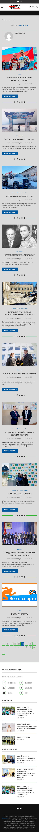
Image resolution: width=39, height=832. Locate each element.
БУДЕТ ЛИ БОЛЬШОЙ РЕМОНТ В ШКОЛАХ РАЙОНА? (19, 433)
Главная (4, 20)
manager (20, 33)
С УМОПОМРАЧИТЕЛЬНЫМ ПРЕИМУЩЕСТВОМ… (19, 78)
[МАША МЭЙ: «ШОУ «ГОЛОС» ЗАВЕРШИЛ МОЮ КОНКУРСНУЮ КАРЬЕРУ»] (8, 727)
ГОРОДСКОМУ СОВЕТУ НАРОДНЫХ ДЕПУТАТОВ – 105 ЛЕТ (19, 553)
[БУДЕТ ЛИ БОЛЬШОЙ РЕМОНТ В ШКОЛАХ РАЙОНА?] (19, 413)
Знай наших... (19, 135)
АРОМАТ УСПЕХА (23, 737)
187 (26, 644)
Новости (14, 192)
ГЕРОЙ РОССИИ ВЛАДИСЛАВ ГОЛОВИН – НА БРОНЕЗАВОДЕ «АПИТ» (26, 758)
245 (34, 647)
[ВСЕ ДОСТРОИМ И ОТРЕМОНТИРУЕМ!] (19, 354)
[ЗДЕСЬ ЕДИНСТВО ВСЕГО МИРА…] (19, 120)
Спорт (19, 74)
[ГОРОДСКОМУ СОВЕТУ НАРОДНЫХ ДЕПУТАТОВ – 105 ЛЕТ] (19, 533)
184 (15, 644)
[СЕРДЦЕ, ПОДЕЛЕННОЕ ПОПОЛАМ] (19, 236)
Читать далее (9, 96)
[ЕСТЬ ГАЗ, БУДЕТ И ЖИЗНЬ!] (19, 474)
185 (19, 644)
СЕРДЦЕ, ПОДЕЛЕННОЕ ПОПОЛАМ (19, 255)
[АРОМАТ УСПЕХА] (8, 740)
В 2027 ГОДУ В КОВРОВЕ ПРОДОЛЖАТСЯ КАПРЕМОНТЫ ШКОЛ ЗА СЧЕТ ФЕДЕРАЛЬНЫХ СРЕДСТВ (26, 773)
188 (30, 644)
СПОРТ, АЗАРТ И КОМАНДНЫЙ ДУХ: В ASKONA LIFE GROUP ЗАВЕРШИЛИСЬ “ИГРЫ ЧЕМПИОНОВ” (25, 711)
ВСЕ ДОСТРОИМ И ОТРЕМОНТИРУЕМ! (19, 373)
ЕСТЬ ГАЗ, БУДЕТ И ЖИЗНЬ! (19, 493)
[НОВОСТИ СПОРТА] (19, 595)
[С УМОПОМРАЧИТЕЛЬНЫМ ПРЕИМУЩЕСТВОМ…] (19, 58)
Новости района (23, 192)
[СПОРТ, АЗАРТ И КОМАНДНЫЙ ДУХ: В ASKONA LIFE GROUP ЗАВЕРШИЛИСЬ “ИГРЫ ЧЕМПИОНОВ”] (8, 710)
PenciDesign (5, 818)
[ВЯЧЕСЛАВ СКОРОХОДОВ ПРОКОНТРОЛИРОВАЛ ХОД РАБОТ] (19, 293)
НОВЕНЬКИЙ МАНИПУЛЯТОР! (19, 196)
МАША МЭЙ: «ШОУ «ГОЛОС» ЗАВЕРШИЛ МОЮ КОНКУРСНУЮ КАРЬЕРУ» (27, 726)
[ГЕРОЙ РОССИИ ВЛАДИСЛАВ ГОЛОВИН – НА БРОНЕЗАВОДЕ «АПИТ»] (8, 759)
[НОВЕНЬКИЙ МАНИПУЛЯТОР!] (19, 177)
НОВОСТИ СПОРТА (19, 614)
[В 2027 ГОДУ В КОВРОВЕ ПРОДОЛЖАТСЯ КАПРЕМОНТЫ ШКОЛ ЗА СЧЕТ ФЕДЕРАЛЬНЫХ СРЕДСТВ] (8, 772)
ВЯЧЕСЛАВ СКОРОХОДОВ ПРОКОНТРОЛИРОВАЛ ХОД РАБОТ (20, 313)
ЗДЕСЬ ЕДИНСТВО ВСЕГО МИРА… (19, 139)
